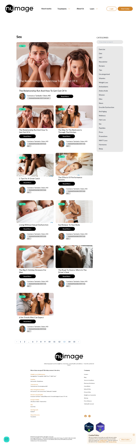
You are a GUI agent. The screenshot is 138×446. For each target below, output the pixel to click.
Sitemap (86, 398)
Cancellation (87, 386)
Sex (22, 46)
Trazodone (33, 416)
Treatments (62, 9)
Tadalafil (54, 391)
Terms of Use (112, 442)
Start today (125, 9)
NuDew (33, 411)
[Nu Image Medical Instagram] (89, 416)
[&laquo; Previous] (16, 342)
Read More (65, 96)
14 (69, 342)
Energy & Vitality (35, 399)
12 (59, 342)
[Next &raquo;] (78, 342)
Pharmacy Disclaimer (89, 383)
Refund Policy (87, 389)
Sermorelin (33, 381)
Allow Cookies (125, 439)
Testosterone (34, 384)
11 (54, 342)
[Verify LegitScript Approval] (89, 427)
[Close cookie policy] (134, 435)
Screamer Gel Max (35, 396)
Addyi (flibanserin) (45, 396)
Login (111, 9)
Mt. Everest (34, 391)
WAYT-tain (53, 376)
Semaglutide (34, 376)
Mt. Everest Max (42, 391)
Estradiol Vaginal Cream (57, 396)
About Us (80, 9)
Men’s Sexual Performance (37, 389)
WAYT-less (47, 376)
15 (74, 342)
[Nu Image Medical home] (19, 9)
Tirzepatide (40, 376)
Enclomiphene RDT (43, 386)
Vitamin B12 (43, 401)
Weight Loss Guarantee (90, 395)
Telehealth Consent (89, 404)
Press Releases (88, 401)
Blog (85, 377)
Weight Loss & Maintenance (38, 374)
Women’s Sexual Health (37, 394)
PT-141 (65, 396)
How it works (46, 9)
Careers (86, 374)
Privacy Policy (87, 392)
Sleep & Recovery (35, 415)
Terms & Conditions (89, 380)
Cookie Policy (104, 440)
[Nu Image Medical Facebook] (85, 416)
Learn (92, 9)
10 (49, 342)
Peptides (33, 379)
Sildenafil (49, 391)
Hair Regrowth (34, 410)
